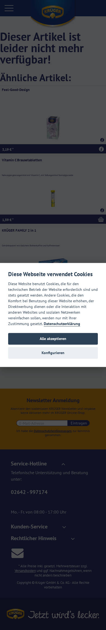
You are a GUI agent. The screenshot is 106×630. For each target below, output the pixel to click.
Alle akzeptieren (53, 338)
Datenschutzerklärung (62, 323)
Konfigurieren (53, 353)
